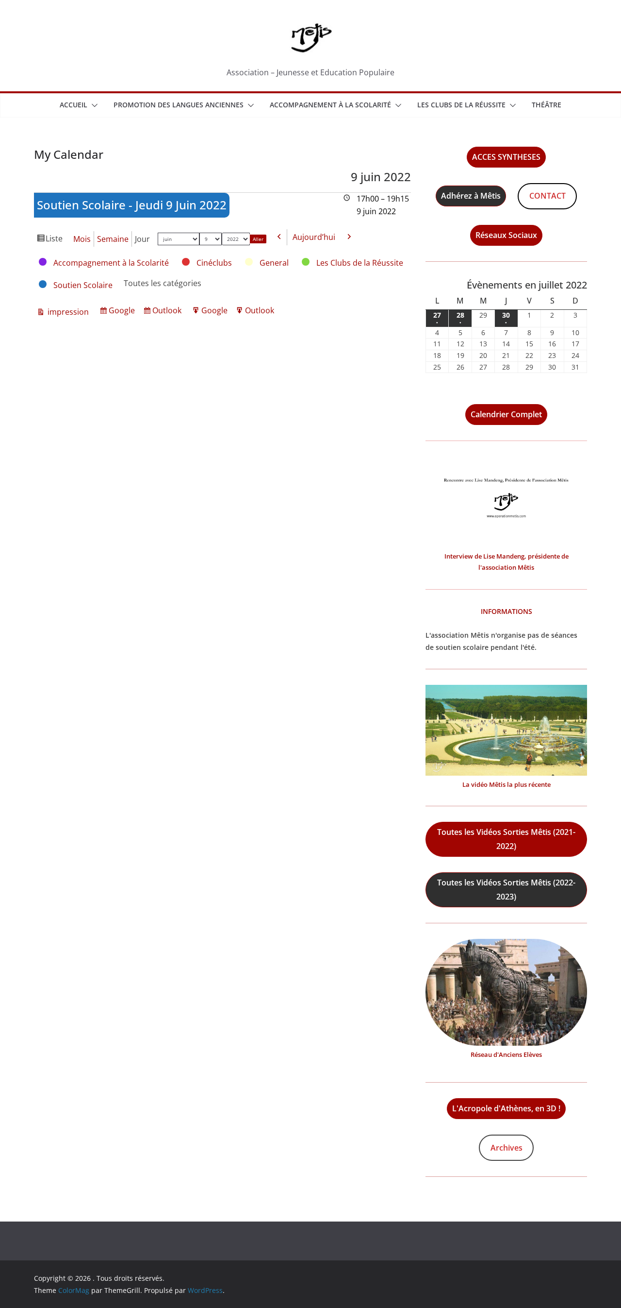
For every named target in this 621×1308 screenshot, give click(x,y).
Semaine (113, 239)
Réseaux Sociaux (506, 235)
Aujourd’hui (314, 237)
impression (67, 312)
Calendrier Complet (506, 414)
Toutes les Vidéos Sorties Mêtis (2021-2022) (506, 839)
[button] (92, 105)
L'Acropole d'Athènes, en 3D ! (506, 1108)
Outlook (168, 312)
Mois (82, 239)
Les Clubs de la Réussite (461, 104)
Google (123, 312)
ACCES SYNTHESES (506, 157)
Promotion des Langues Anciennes (179, 104)
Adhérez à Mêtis (471, 195)
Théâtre (546, 104)
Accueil (73, 104)
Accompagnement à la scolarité (330, 104)
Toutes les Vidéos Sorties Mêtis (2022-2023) (506, 889)
